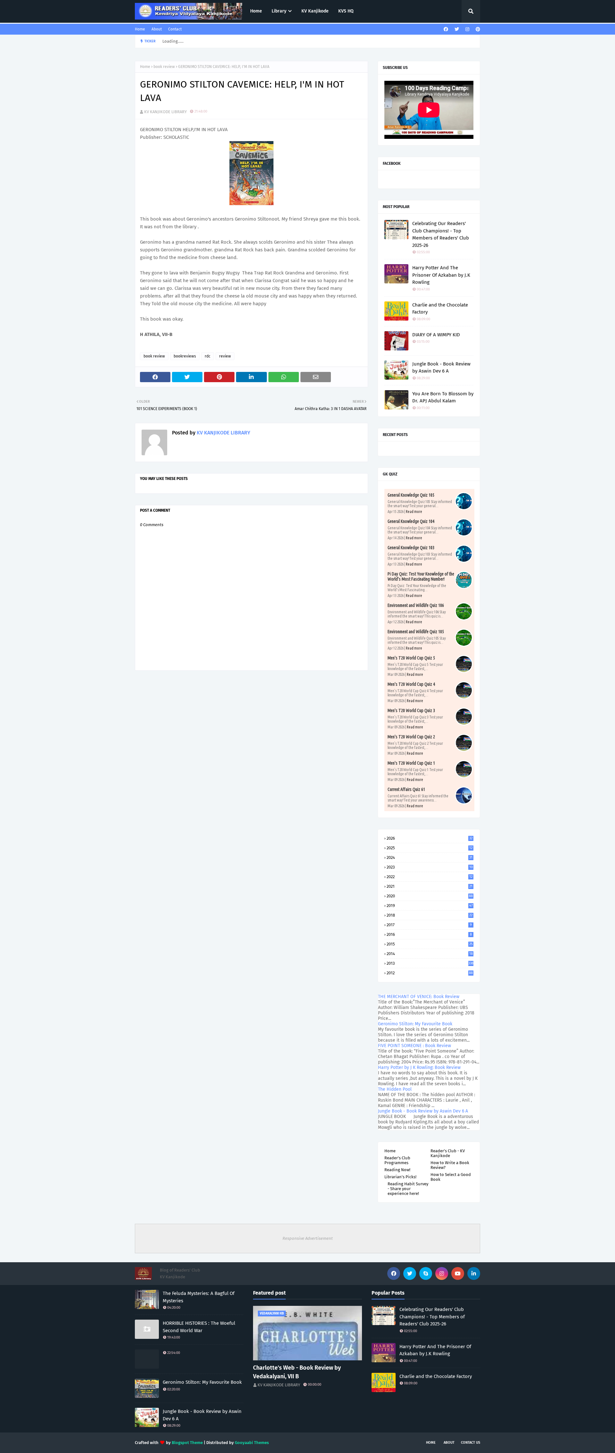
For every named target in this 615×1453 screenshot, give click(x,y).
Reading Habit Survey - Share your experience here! (408, 1188)
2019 (430, 905)
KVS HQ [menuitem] (346, 11)
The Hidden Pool (395, 1089)
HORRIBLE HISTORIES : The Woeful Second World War (199, 1326)
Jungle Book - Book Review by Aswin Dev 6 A (441, 367)
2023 (430, 867)
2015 (430, 944)
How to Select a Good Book (450, 1177)
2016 (429, 934)
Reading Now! (397, 1169)
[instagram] (467, 29)
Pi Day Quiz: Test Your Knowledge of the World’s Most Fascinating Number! (421, 576)
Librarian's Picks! (400, 1176)
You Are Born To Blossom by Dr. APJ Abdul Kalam (442, 397)
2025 (429, 847)
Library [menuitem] (279, 11)
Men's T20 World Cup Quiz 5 (411, 657)
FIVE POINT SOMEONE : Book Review (414, 1045)
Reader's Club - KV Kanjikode (447, 1153)
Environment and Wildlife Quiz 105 (416, 631)
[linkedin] (473, 1273)
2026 (429, 838)
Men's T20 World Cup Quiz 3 (411, 710)
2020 (430, 896)
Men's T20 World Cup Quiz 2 (411, 736)
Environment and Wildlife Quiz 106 (416, 605)
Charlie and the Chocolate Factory (440, 308)
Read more (414, 511)
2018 (429, 915)
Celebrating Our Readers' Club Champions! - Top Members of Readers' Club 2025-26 (440, 234)
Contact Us (470, 1442)
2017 (429, 924)
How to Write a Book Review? (449, 1165)
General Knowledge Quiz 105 (411, 495)
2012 (430, 972)
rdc (207, 356)
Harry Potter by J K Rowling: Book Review (419, 1067)
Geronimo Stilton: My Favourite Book (415, 1024)
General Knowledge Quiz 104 (411, 521)
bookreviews (185, 356)
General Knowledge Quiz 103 (411, 547)
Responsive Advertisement (308, 1238)
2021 (429, 886)
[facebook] (446, 29)
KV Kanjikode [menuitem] (315, 11)
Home (140, 29)
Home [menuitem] (256, 11)
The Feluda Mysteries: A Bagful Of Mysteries (198, 1297)
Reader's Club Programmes (397, 1160)
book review (164, 66)
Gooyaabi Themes (252, 1442)
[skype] (425, 1273)
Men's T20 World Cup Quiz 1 (411, 763)
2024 (429, 857)
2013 (430, 963)
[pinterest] (477, 29)
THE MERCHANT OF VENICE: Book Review (418, 996)
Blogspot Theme (187, 1442)
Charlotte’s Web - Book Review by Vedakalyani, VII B (297, 1372)
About (157, 29)
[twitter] (457, 29)
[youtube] (457, 1273)
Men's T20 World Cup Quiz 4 (411, 684)
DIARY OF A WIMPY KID (436, 335)
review (225, 356)
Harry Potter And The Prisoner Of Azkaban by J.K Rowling (441, 275)
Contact (175, 29)
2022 (429, 876)
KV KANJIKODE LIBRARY (165, 111)
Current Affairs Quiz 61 (406, 789)
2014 (430, 953)
